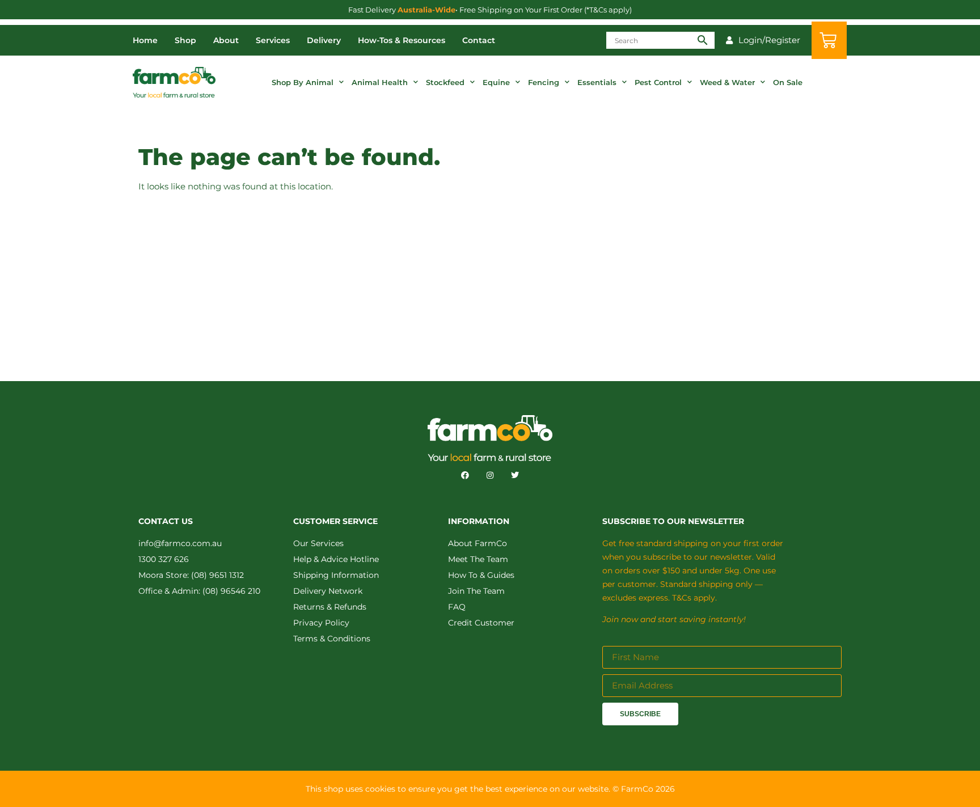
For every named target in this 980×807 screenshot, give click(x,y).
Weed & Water (727, 82)
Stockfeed (445, 82)
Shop (185, 40)
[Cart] (829, 40)
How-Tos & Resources (401, 40)
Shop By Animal (302, 82)
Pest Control (658, 82)
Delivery (324, 40)
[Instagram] (490, 475)
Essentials (596, 82)
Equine (496, 82)
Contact (478, 40)
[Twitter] (515, 475)
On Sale (787, 82)
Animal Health (380, 82)
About (226, 40)
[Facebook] (465, 475)
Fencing (543, 82)
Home (145, 40)
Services (273, 40)
